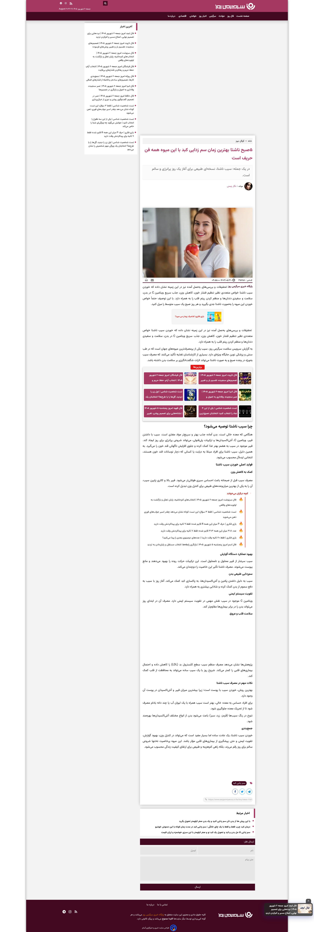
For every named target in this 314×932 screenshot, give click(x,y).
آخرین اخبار (126, 27)
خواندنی (193, 16)
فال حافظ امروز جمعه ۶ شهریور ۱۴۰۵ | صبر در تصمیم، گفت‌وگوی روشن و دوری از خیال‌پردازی (113, 97)
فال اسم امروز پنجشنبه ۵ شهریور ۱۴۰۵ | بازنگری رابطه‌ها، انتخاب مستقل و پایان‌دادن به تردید (191, 545)
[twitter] (242, 792)
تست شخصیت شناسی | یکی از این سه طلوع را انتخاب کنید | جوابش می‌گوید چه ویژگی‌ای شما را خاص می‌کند (112, 122)
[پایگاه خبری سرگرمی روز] (235, 6)
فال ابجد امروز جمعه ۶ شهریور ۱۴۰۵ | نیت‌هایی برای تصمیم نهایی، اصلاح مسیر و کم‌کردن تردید (281, 909)
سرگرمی (212, 16)
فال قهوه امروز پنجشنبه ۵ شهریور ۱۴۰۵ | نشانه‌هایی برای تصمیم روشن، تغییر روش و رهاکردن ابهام (163, 411)
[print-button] (146, 280)
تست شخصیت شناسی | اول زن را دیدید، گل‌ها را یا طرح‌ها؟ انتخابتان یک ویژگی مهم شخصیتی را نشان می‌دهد (164, 395)
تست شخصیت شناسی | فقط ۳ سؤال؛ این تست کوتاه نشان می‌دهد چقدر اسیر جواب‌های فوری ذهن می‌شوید (190, 514)
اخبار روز (203, 16)
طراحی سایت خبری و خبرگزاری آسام (155, 927)
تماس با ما (162, 905)
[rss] (71, 4)
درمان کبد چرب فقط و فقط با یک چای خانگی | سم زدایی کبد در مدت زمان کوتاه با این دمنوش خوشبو (202, 827)
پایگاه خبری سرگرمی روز (240, 286)
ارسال (198, 887)
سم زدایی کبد (239, 783)
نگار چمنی (231, 186)
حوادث (222, 16)
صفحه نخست (242, 16)
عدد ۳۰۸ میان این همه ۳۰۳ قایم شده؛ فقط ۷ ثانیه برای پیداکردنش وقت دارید (198, 531)
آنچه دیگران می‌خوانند (237, 494)
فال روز (230, 16)
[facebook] (235, 792)
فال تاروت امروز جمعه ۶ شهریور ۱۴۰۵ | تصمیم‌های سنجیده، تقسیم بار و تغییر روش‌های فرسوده (218, 378)
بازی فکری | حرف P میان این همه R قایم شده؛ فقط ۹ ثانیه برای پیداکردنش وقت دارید (195, 524)
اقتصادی (183, 16)
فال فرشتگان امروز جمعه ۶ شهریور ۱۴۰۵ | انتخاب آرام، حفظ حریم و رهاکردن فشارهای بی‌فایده (165, 378)
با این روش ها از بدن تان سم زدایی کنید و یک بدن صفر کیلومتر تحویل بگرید (214, 821)
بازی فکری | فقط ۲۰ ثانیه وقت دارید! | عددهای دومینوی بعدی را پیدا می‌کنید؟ (199, 538)
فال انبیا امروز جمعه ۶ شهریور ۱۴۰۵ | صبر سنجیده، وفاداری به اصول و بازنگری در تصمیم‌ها (219, 395)
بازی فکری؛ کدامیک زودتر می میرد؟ (189, 316)
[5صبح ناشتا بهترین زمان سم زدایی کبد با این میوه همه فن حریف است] (249, 792)
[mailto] (151, 280)
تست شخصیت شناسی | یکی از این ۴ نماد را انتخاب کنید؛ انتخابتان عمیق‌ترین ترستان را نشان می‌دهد (218, 411)
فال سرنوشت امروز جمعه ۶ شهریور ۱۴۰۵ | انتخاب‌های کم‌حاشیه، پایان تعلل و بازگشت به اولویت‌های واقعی (193, 502)
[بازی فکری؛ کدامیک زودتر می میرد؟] (213, 317)
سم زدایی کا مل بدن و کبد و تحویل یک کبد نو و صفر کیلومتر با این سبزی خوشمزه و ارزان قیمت (205, 832)
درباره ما (172, 16)
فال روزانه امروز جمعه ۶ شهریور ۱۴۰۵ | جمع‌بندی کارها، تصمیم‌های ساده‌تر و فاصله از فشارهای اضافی (110, 78)
